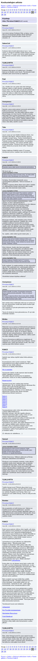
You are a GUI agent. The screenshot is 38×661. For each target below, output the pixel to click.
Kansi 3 (4, 399)
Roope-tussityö (7, 380)
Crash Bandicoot (7, 616)
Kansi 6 (4, 404)
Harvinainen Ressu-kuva (9, 613)
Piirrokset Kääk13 (12, 7)
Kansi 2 (4, 397)
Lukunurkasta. (16, 560)
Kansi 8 (4, 407)
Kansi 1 (4, 396)
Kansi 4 (4, 401)
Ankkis (9, 5)
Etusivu (3, 5)
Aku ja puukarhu (7, 369)
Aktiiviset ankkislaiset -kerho (22, 5)
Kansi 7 (4, 405)
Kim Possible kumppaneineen (11, 610)
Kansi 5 (4, 402)
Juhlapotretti (6, 607)
